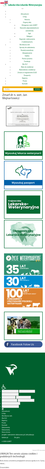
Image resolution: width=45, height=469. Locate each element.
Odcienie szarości (10, 400)
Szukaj (37, 89)
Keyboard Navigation (11, 403)
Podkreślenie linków (11, 406)
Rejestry (4, 420)
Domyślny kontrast (26, 400)
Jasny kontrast (9, 397)
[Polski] (2, 2)
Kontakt (4, 425)
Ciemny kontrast (24, 397)
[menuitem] (25, 11)
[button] (22, 387)
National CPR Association (39, 450)
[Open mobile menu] (22, 8)
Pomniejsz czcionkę (11, 391)
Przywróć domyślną (11, 394)
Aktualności (6, 411)
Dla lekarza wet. (7, 416)
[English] (6, 2)
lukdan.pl (5, 437)
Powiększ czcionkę (27, 391)
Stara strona (6, 432)
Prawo (4, 423)
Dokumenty (6, 427)
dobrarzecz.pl (20, 435)
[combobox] (18, 89)
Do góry (17, 437)
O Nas (4, 414)
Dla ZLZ (4, 418)
